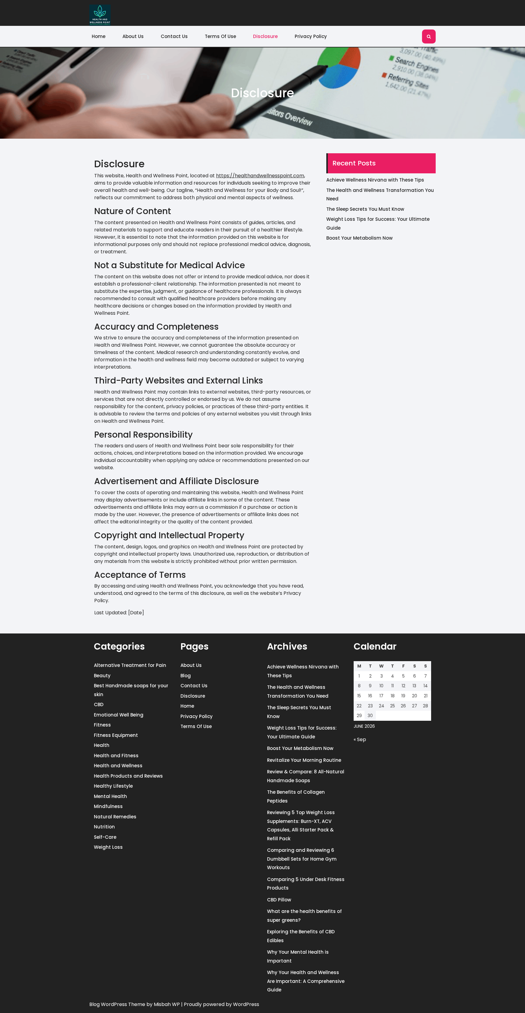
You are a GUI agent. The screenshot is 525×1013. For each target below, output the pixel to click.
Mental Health (110, 796)
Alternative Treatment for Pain (130, 665)
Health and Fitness (116, 755)
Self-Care (105, 837)
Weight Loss (108, 847)
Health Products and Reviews (128, 776)
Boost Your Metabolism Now (359, 238)
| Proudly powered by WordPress (220, 1004)
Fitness (102, 725)
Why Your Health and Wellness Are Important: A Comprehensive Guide (306, 981)
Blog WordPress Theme (117, 1004)
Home (98, 36)
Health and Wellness (118, 765)
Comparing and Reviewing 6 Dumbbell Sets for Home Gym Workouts (302, 859)
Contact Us (174, 36)
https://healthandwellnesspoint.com (260, 175)
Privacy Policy (311, 36)
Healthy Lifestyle (113, 786)
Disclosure (265, 36)
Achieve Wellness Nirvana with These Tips (375, 180)
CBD (99, 704)
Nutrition (104, 827)
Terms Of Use (220, 36)
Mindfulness (108, 806)
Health (101, 745)
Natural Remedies (115, 817)
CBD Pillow (279, 900)
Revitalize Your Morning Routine (304, 760)
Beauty (102, 675)
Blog (185, 675)
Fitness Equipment (116, 735)
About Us (133, 36)
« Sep (360, 739)
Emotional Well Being (118, 715)
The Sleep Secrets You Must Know (365, 209)
